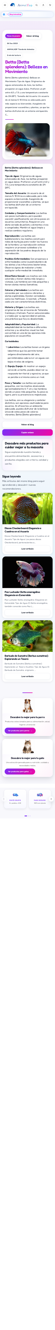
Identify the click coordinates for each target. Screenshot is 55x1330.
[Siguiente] (51, 799)
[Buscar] (36, 5)
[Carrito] (50, 5)
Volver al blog (32, 36)
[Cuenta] (43, 5)
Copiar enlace (27, 432)
